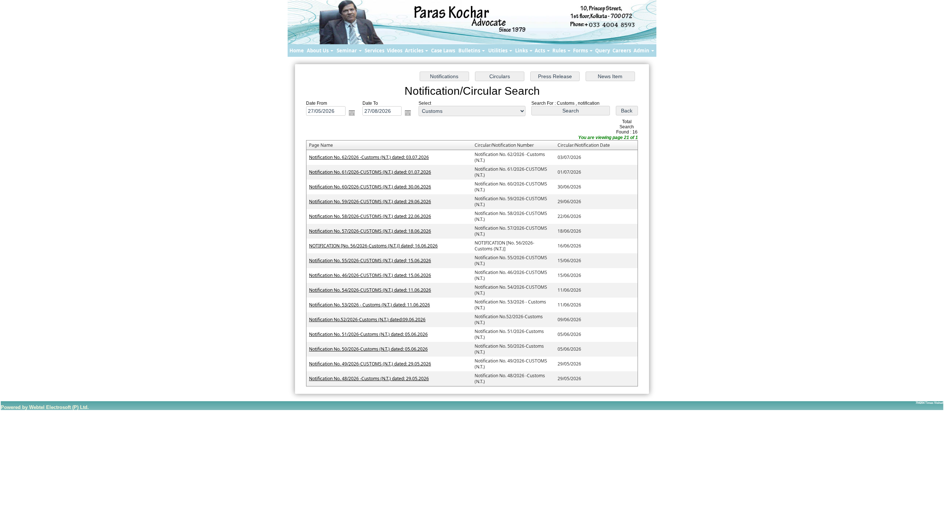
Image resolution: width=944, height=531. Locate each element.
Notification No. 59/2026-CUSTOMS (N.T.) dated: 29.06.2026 (370, 201)
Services (374, 50)
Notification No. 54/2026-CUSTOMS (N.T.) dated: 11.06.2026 (370, 290)
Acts (540, 50)
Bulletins (469, 50)
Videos (394, 50)
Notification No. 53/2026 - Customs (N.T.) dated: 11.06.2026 (369, 305)
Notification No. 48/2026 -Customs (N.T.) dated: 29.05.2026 (369, 378)
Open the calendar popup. (352, 113)
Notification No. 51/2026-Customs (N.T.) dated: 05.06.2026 (368, 334)
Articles (414, 50)
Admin (642, 50)
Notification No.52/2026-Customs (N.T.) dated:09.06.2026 (367, 319)
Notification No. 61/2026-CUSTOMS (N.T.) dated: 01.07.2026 (370, 172)
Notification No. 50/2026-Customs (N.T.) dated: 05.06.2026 (368, 349)
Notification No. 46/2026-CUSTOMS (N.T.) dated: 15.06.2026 (370, 275)
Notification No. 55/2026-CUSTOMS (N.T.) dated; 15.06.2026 (370, 260)
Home (296, 50)
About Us (318, 50)
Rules (559, 50)
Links (522, 50)
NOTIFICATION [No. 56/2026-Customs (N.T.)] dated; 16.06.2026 (373, 246)
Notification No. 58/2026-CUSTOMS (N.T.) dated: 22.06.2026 (370, 216)
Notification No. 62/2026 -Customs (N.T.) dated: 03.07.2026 (369, 157)
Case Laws (443, 50)
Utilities (498, 50)
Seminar (347, 50)
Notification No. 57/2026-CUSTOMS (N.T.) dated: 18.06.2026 (370, 231)
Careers (621, 50)
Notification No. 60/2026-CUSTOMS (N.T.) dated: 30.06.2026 (370, 187)
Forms (581, 50)
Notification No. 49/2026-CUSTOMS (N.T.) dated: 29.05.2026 (370, 364)
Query (602, 50)
